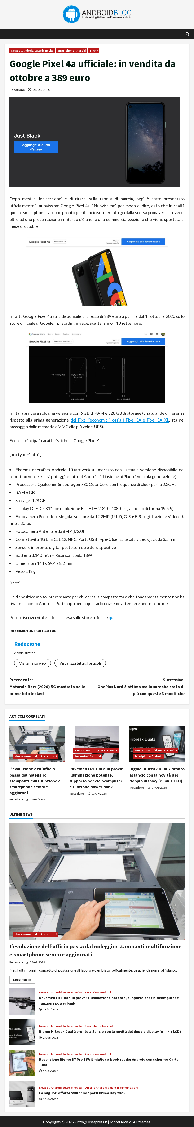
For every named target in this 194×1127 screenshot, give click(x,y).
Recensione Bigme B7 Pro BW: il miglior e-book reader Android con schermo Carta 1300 (22, 1063)
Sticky (94, 50)
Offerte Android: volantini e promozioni (111, 1087)
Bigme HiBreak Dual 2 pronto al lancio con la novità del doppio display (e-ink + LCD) (157, 774)
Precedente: (47, 686)
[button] (10, 34)
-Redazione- (77, 793)
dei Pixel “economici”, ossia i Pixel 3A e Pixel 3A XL (120, 419)
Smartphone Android (71, 50)
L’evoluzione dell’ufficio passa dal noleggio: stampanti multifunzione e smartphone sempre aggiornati (35, 780)
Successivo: (141, 686)
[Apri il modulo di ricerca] (187, 34)
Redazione (17, 90)
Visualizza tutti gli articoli (80, 663)
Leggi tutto (24, 980)
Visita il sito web (32, 663)
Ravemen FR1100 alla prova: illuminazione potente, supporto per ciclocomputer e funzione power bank (22, 1001)
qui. (112, 617)
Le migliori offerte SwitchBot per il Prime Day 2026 (22, 1094)
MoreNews (119, 1121)
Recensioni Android (87, 756)
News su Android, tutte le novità (32, 50)
